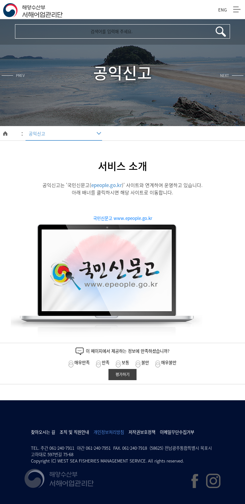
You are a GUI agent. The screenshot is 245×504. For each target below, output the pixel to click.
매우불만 (168, 362)
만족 (105, 362)
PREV (20, 75)
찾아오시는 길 (43, 432)
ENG (221, 10)
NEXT (224, 75)
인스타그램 (213, 481)
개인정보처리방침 (108, 432)
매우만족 (82, 362)
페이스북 (194, 481)
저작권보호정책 (142, 432)
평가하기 (122, 374)
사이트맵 (237, 9)
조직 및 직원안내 (74, 432)
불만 (145, 362)
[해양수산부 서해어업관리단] (33, 10)
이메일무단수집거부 (177, 432)
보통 (125, 362)
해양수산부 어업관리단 (59, 478)
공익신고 (37, 133)
